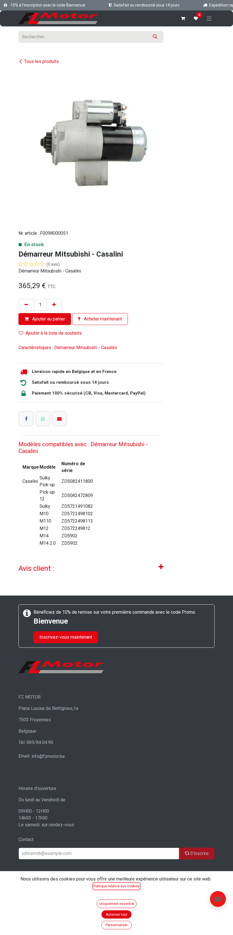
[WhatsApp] (43, 418)
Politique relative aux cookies (116, 886)
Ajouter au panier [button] (48, 319)
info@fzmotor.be (48, 756)
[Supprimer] (26, 305)
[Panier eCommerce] (183, 18)
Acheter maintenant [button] (102, 319)
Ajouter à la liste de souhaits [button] (54, 333)
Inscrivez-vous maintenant (65, 637)
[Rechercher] (155, 37)
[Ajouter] (54, 305)
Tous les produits (41, 61)
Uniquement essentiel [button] (116, 904)
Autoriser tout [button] (116, 915)
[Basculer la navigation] (209, 18)
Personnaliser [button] (117, 925)
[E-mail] (59, 418)
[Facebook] (26, 418)
